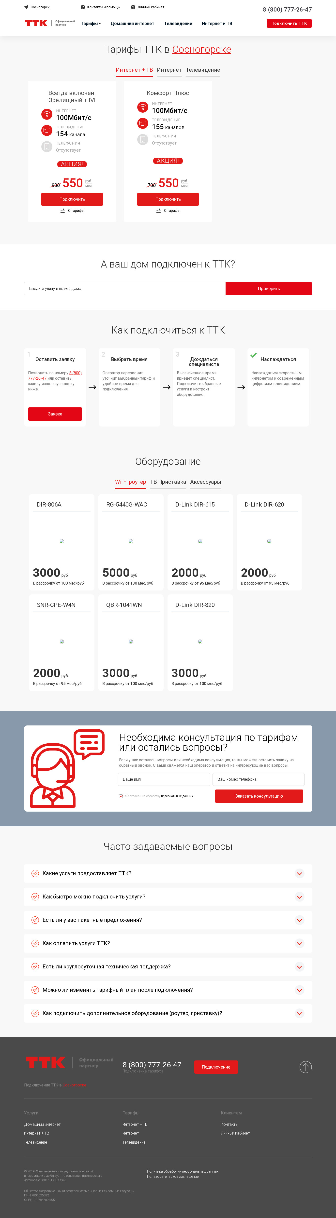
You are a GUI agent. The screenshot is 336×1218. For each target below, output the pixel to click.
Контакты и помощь (103, 7)
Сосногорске (201, 49)
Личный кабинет (150, 7)
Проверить (269, 288)
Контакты (229, 1124)
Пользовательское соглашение (173, 1176)
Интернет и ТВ (217, 23)
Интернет (130, 1133)
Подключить (72, 199)
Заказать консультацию (259, 796)
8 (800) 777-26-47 (287, 9)
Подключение (216, 1067)
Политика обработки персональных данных (182, 1171)
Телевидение (178, 23)
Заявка (55, 413)
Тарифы (89, 23)
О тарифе (75, 211)
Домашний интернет (132, 23)
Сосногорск (40, 7)
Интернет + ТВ (36, 1133)
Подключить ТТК (289, 23)
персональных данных (177, 796)
